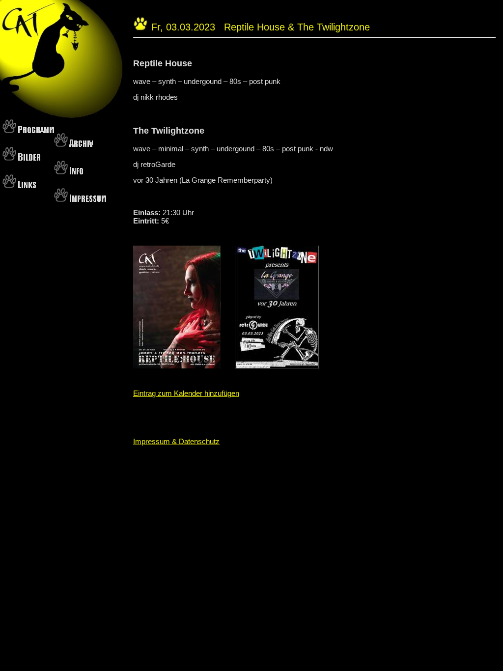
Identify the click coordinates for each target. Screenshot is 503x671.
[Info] (68, 171)
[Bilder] (21, 157)
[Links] (19, 185)
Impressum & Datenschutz (176, 441)
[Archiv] (73, 144)
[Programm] (28, 130)
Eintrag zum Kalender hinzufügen (186, 393)
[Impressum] (80, 199)
